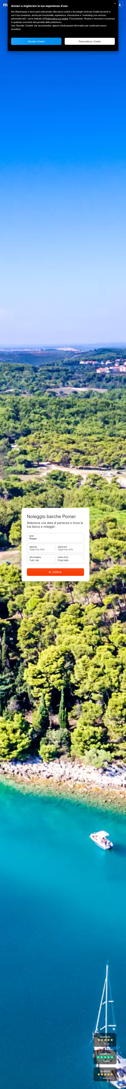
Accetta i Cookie (36, 41)
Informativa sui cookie (57, 18)
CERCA (57, 572)
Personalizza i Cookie (90, 41)
